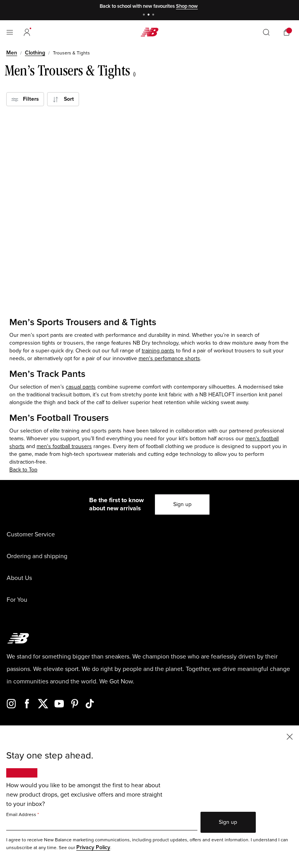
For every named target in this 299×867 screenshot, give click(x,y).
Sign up (182, 504)
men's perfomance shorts (169, 358)
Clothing (35, 52)
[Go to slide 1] (144, 15)
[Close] (290, 736)
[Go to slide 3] (154, 15)
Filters (28, 99)
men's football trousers (64, 446)
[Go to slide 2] (149, 15)
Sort (66, 99)
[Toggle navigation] (10, 32)
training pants (158, 350)
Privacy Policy (93, 847)
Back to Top (23, 469)
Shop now (187, 6)
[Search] (266, 32)
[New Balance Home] (149, 32)
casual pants (81, 387)
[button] (27, 32)
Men (11, 52)
